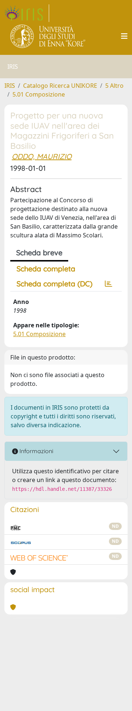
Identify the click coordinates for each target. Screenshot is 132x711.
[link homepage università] (48, 36)
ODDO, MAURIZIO (42, 156)
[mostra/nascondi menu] (124, 36)
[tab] (108, 283)
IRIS (9, 86)
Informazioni (35, 451)
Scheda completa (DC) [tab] (54, 283)
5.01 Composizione (38, 94)
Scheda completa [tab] (45, 268)
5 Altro (114, 86)
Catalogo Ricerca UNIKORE (60, 86)
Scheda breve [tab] (39, 252)
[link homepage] (26, 13)
